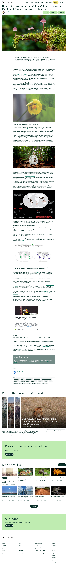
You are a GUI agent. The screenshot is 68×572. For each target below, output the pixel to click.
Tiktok (53, 552)
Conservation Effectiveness (40, 552)
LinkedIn (53, 543)
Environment (33, 381)
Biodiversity (16, 379)
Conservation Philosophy (46, 379)
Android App (54, 559)
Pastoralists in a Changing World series (55, 430)
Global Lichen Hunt (50, 285)
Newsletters (21, 550)
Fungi (51, 381)
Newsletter (8, 525)
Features (27, 2)
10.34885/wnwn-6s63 (37, 339)
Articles (46, 2)
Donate (55, 2)
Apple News (54, 560)
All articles (61, 464)
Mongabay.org (38, 547)
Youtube (53, 547)
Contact (20, 545)
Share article (53, 12)
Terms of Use (21, 553)
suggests (38, 272)
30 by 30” (46, 234)
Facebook (53, 550)
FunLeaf (16, 286)
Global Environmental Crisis (19, 383)
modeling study (28, 128)
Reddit (53, 553)
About (20, 543)
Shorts (50, 2)
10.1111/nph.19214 (25, 342)
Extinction (40, 381)
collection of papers (45, 291)
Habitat (28, 383)
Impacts (20, 548)
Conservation (37, 379)
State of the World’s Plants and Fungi (22, 74)
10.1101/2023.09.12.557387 (47, 346)
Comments (46, 12)
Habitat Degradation (36, 383)
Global (11, 13)
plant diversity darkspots (30, 176)
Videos (32, 2)
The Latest (4, 553)
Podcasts (37, 2)
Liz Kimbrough (8, 11)
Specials (41, 2)
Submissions (21, 552)
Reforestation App (38, 548)
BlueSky (53, 555)
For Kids (36, 545)
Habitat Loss (44, 383)
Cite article (61, 12)
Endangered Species (25, 381)
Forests (46, 381)
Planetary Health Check (40, 550)
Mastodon (54, 557)
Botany (22, 379)
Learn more (8, 454)
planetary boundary (23, 274)
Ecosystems (16, 381)
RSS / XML (54, 562)
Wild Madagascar (38, 543)
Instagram (54, 545)
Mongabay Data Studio (39, 553)
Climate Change (29, 379)
